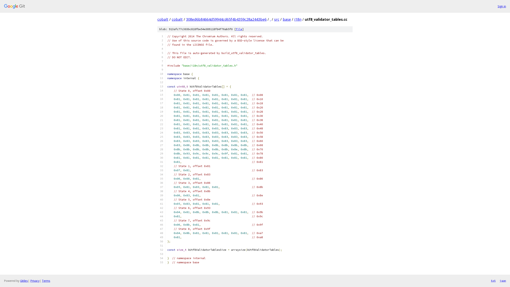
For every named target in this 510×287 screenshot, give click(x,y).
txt (493, 280)
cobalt (162, 19)
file (239, 29)
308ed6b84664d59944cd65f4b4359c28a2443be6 (226, 19)
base (287, 19)
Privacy (34, 281)
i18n (297, 19)
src (276, 19)
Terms (46, 281)
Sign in (502, 6)
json (503, 280)
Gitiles (24, 281)
